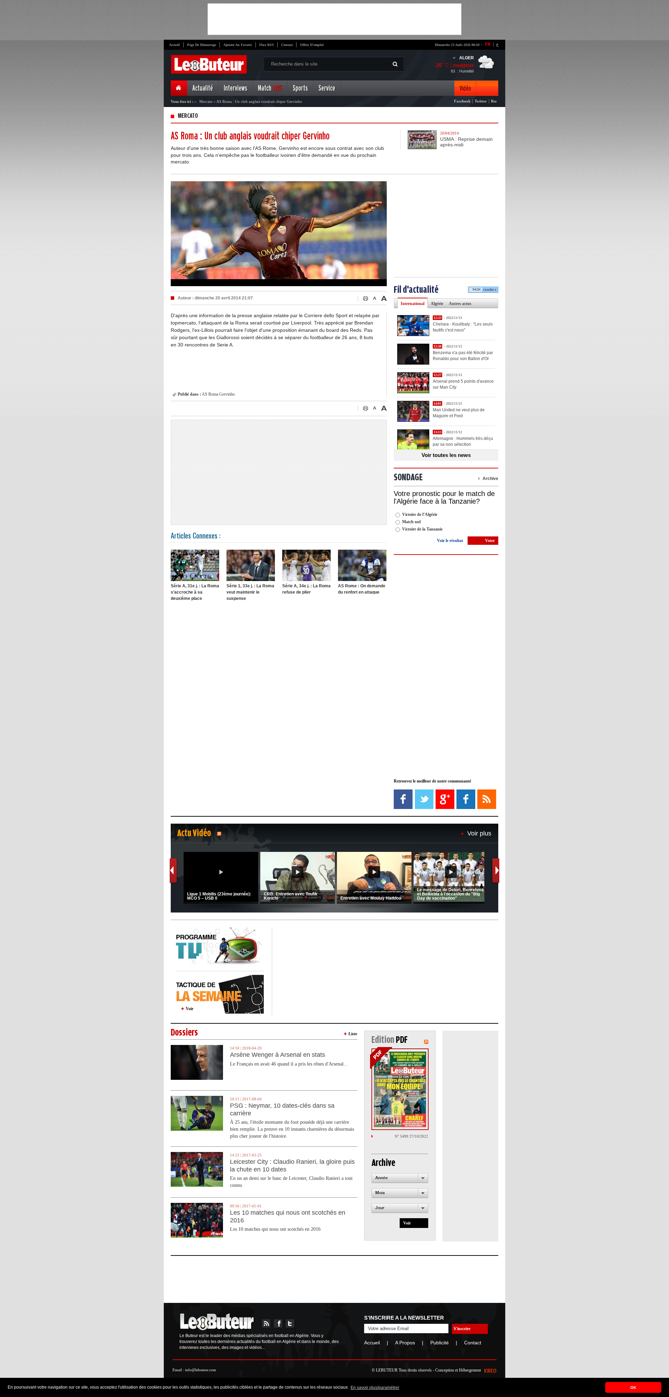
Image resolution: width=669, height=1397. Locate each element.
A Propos (405, 1342)
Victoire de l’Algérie (419, 514)
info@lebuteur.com (200, 1370)
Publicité (439, 1342)
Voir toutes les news (446, 455)
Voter (490, 540)
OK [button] (633, 1387)
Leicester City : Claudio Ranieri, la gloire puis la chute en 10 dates (292, 1165)
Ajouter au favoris (237, 45)
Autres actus (460, 303)
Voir (189, 1008)
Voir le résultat (450, 540)
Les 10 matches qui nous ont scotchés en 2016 (287, 1216)
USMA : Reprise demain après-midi (466, 142)
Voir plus (479, 833)
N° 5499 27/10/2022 (411, 1136)
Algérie (437, 303)
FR (488, 44)
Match (270, 88)
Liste (352, 1033)
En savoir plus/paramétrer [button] (375, 1387)
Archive (490, 478)
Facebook (462, 101)
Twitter (481, 101)
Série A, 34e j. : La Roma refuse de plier (306, 589)
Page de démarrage (201, 45)
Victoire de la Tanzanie (422, 529)
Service (326, 88)
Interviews (235, 88)
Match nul (411, 521)
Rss (494, 101)
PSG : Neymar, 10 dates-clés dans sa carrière (282, 1109)
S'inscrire (462, 1328)
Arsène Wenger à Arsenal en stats (277, 1054)
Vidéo (465, 88)
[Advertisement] (334, 19)
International (412, 303)
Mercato (206, 101)
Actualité (202, 88)
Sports (300, 88)
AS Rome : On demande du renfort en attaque (361, 589)
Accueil (174, 45)
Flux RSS (266, 45)
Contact (287, 45)
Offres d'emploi (312, 45)
